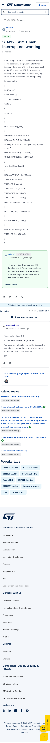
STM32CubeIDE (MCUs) (10, 444)
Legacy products (31, 486)
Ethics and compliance (13, 677)
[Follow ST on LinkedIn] (9, 711)
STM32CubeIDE (29, 474)
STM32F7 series (10, 486)
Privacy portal (27, 729)
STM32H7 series (10, 468)
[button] (3, 5)
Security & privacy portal (14, 698)
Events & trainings (11, 630)
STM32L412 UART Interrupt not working (20, 396)
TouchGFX (8, 480)
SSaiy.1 (9, 28)
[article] (25, 344)
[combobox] (25, 12)
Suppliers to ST (10, 571)
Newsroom (7, 622)
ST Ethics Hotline (10, 684)
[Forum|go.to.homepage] (19, 5)
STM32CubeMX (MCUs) (10, 431)
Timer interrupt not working (14, 451)
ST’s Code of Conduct (13, 691)
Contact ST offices (11, 601)
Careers (6, 564)
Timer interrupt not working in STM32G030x (22, 407)
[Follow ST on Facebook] (21, 711)
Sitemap (6, 659)
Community (8, 615)
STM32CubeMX (10, 474)
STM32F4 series (31, 468)
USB (5, 492)
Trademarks (12, 729)
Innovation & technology (13, 557)
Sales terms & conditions (32, 726)
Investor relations (10, 543)
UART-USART (18, 492)
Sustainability (9, 550)
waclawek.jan (12, 325)
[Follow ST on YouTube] (27, 711)
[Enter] (4, 12)
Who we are (8, 535)
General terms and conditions (16, 586)
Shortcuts (7, 652)
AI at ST (6, 637)
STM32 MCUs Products (14, 20)
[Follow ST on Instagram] (15, 711)
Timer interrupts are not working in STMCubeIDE (24, 437)
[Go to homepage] (9, 519)
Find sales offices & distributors (17, 608)
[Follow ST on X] (4, 711)
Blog (5, 579)
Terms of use (12, 726)
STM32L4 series (25, 480)
